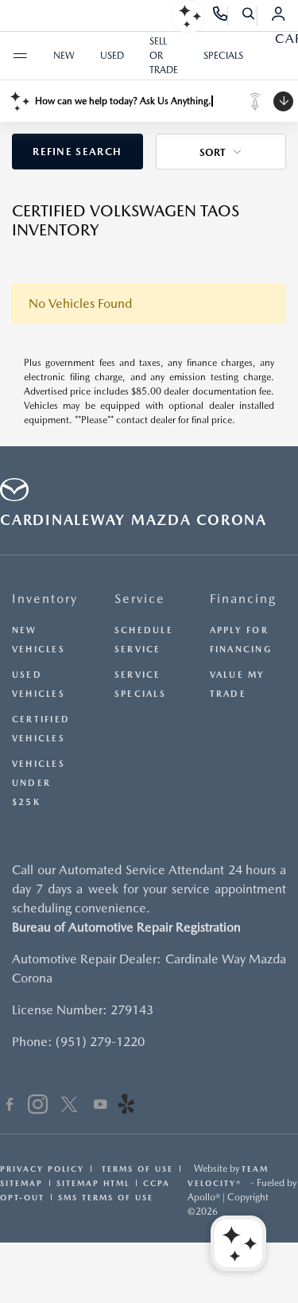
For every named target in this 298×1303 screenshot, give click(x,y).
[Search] (249, 16)
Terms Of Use (135, 1168)
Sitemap (21, 1183)
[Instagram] (38, 1106)
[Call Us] (220, 15)
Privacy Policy (42, 1168)
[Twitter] (69, 1106)
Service (139, 598)
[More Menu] (20, 56)
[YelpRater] (126, 1106)
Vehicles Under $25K (38, 783)
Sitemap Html (93, 1183)
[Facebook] (10, 1106)
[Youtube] (100, 1106)
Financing (243, 598)
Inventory (45, 598)
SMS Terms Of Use (105, 1197)
